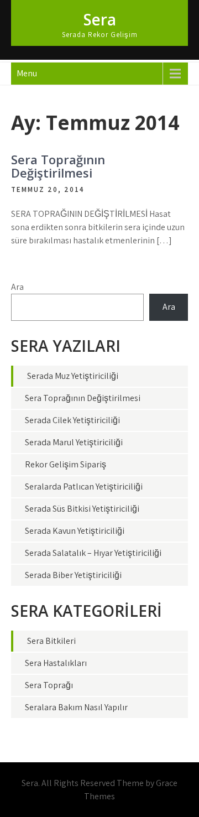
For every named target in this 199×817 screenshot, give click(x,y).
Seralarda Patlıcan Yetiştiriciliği (84, 486)
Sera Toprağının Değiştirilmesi (58, 166)
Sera (99, 19)
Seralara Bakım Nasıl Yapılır (76, 707)
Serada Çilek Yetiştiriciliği (72, 420)
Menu (27, 73)
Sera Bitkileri (51, 641)
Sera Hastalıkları (56, 663)
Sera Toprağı (49, 685)
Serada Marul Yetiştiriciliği (74, 442)
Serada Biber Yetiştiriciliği (73, 575)
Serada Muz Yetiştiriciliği (72, 376)
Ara (17, 287)
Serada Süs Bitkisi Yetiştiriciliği (82, 508)
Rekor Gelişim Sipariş (65, 464)
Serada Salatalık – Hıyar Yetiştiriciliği (93, 553)
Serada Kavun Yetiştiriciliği (74, 531)
